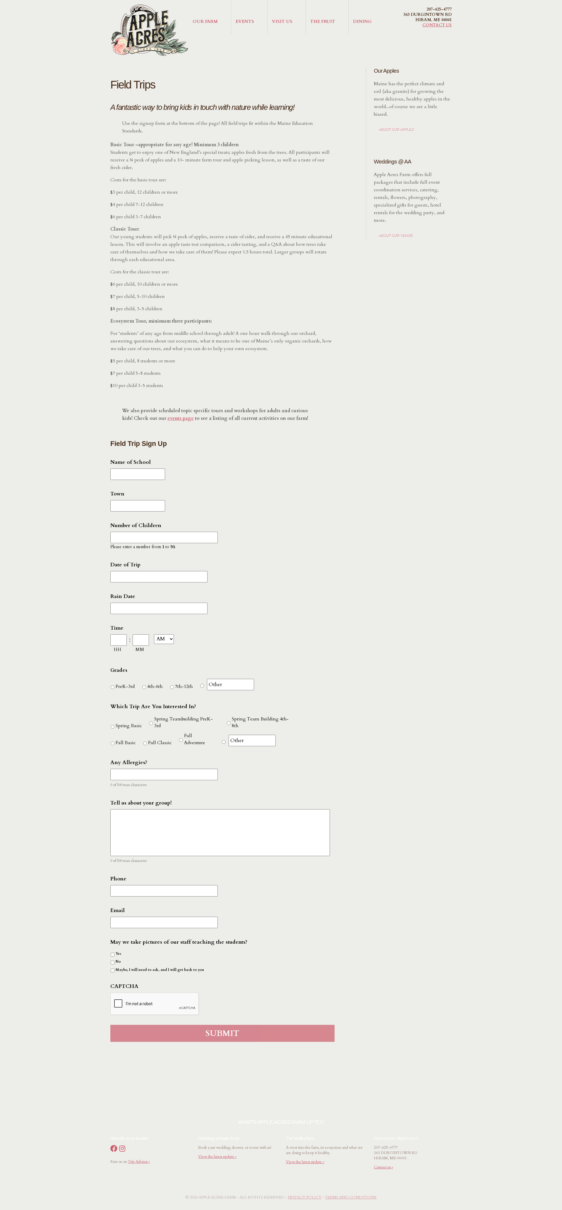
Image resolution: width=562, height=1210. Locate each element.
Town (117, 493)
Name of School (130, 462)
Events (245, 21)
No (118, 961)
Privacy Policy (304, 1197)
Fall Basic (126, 742)
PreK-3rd (125, 686)
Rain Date (122, 596)
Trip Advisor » (139, 1161)
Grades (118, 670)
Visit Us (282, 21)
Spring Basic (129, 725)
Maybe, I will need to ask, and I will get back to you (160, 969)
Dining (362, 21)
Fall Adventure (194, 739)
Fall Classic (160, 742)
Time (117, 628)
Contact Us (437, 25)
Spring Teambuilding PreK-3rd (183, 722)
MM (140, 649)
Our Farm (205, 21)
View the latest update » (217, 1156)
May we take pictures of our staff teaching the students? (178, 942)
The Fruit (322, 21)
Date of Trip (125, 564)
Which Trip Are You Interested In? (153, 706)
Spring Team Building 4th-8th (260, 722)
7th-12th (184, 686)
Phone (118, 878)
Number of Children (135, 525)
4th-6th (154, 686)
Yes (118, 953)
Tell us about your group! (141, 803)
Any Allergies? (128, 762)
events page (180, 418)
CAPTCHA (124, 986)
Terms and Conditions (350, 1197)
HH (117, 649)
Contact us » (383, 1167)
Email (117, 910)
